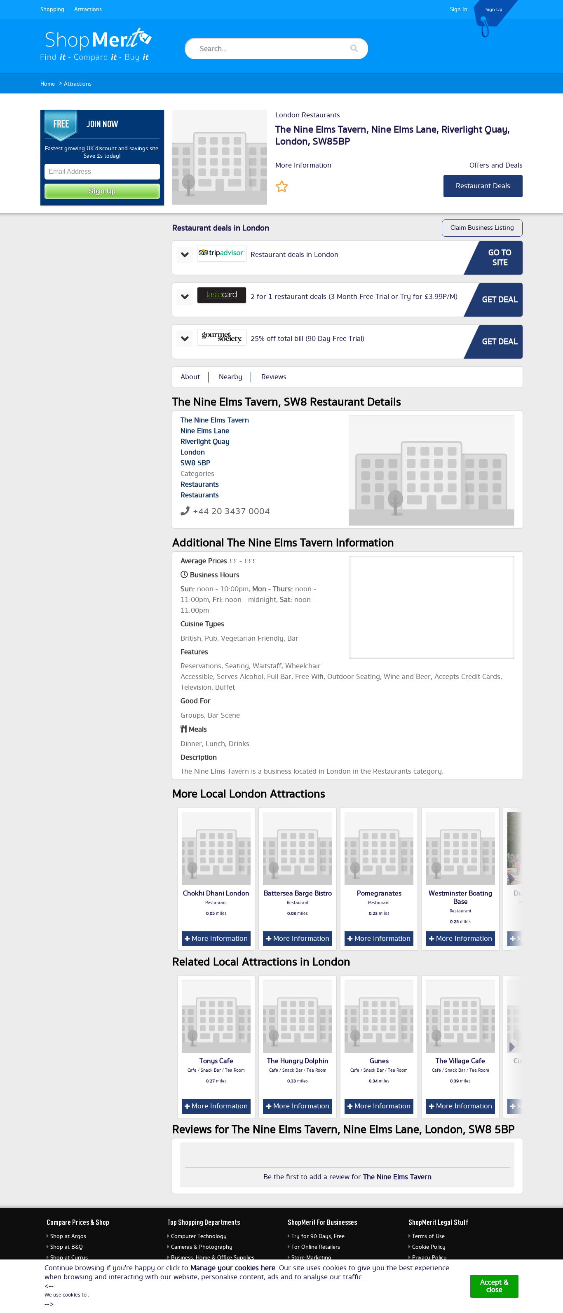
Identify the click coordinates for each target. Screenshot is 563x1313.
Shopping (52, 9)
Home (47, 84)
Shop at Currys (69, 1258)
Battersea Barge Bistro (298, 893)
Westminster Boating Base (461, 898)
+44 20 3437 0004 (231, 511)
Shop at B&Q (66, 1247)
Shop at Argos (68, 1236)
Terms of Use (428, 1236)
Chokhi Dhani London (216, 893)
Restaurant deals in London (294, 255)
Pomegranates (379, 893)
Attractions (88, 9)
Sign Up (494, 9)
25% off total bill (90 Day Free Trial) (307, 338)
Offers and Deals (496, 165)
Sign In (458, 9)
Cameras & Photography (201, 1247)
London (291, 141)
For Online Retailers (315, 1247)
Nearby (230, 377)
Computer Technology (199, 1236)
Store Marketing (311, 1258)
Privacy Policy (429, 1258)
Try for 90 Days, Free (318, 1236)
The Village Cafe (460, 1061)
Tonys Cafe (216, 1061)
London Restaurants (307, 115)
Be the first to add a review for (347, 1177)
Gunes (379, 1061)
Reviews (273, 377)
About (190, 377)
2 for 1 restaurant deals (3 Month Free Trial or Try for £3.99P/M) (354, 297)
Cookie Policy (429, 1247)
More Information (303, 165)
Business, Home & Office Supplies (212, 1258)
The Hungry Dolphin (297, 1061)
